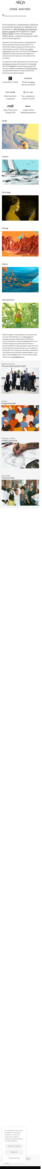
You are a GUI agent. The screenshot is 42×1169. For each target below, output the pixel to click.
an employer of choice (9, 64)
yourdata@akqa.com (17, 357)
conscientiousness (31, 68)
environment (29, 66)
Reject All (14, 1152)
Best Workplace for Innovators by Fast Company (19, 30)
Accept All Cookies (14, 1146)
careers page (26, 337)
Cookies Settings (14, 1158)
